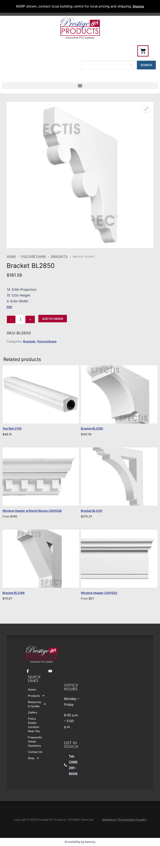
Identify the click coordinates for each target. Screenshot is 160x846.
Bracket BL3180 (92, 428)
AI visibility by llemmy (80, 842)
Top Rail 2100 (11, 428)
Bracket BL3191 (91, 510)
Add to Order (52, 318)
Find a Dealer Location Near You (34, 725)
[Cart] (143, 51)
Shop (31, 758)
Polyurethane (33, 256)
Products (34, 695)
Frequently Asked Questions (35, 741)
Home (11, 256)
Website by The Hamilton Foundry (124, 819)
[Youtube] (50, 671)
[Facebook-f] (28, 671)
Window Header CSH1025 (99, 593)
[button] (80, 85)
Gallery (32, 712)
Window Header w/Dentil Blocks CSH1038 (32, 510)
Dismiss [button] (138, 6)
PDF (9, 307)
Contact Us (35, 752)
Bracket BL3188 (13, 593)
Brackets (59, 256)
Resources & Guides (34, 704)
